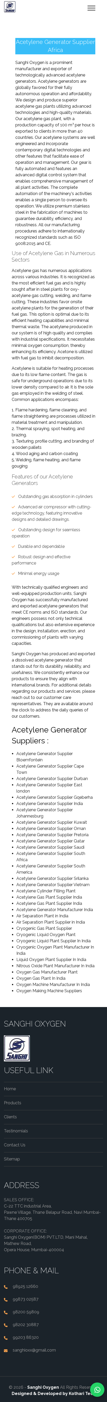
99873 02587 (25, 1299)
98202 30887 (26, 1324)
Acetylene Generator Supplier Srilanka (52, 878)
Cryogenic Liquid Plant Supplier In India (53, 940)
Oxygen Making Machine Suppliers (49, 990)
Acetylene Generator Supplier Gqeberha (54, 797)
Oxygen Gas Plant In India (40, 978)
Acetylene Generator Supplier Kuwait (51, 822)
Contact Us (14, 1145)
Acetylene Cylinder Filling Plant (46, 890)
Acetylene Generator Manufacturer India (54, 909)
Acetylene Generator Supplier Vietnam (53, 884)
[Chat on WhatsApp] (97, 1389)
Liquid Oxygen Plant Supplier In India (51, 959)
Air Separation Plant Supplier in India (50, 922)
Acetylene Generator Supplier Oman (51, 828)
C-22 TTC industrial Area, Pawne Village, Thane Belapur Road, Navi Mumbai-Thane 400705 (52, 1212)
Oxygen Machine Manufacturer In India (53, 984)
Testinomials (16, 1130)
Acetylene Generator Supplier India (49, 803)
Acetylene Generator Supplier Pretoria (52, 834)
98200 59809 (26, 1311)
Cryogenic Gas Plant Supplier (44, 928)
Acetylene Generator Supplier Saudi (50, 847)
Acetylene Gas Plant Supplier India (49, 897)
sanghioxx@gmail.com (34, 1350)
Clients (10, 1116)
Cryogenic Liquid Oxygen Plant (46, 934)
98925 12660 (25, 1286)
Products (12, 1102)
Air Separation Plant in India (42, 915)
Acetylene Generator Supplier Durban (52, 778)
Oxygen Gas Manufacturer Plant (47, 972)
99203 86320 (26, 1337)
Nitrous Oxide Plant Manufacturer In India (55, 965)
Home (10, 1088)
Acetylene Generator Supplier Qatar (50, 841)
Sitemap (12, 1159)
